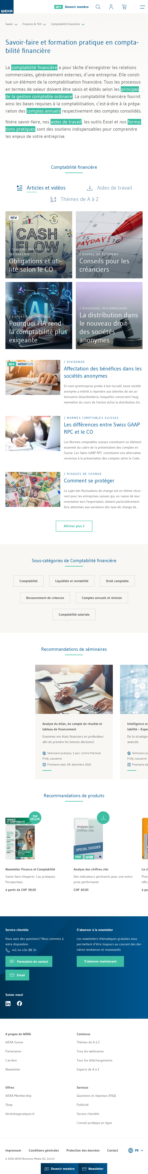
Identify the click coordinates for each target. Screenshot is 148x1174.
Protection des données (83, 1150)
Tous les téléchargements (94, 1060)
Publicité (83, 1105)
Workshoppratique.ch (20, 1114)
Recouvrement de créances (45, 598)
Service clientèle (88, 1114)
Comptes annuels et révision (102, 598)
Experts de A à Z (88, 1069)
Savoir (9, 24)
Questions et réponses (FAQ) (96, 1096)
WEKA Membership (18, 1096)
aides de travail (66, 122)
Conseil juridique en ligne (94, 1123)
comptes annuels (43, 111)
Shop (8, 1105)
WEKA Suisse (14, 1042)
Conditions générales (44, 1150)
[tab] (41, 187)
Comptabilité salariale (74, 615)
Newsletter (12, 1069)
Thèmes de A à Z (88, 1042)
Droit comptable (117, 581)
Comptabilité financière (65, 24)
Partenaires (13, 1051)
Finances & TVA (32, 24)
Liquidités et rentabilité (71, 581)
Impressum (13, 1150)
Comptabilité (28, 581)
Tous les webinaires (90, 1051)
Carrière (11, 1060)
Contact (112, 1150)
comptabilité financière (34, 67)
